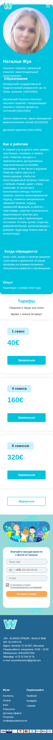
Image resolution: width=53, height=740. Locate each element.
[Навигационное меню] (48, 5)
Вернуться (26, 501)
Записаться (26, 360)
